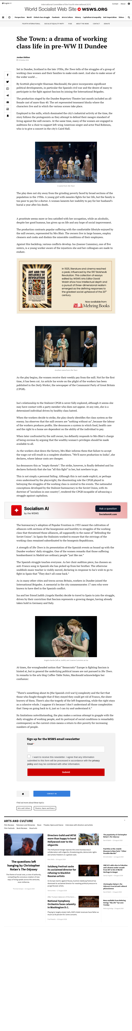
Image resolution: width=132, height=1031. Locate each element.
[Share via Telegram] (7, 95)
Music (39, 825)
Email (30, 744)
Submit (66, 772)
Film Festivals (9, 828)
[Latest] (9, 18)
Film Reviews (9, 825)
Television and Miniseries (25, 825)
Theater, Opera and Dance (45, 808)
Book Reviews (22, 828)
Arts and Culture (24, 808)
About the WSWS (82, 24)
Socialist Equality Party (54, 24)
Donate (107, 24)
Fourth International (31, 24)
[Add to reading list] (7, 115)
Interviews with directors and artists (79, 825)
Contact (115, 4)
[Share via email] (7, 102)
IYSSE (70, 24)
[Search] (129, 18)
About (123, 4)
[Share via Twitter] (7, 81)
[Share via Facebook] (7, 75)
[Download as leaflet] (7, 109)
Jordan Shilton (23, 57)
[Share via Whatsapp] (7, 88)
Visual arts (33, 828)
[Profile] (129, 4)
